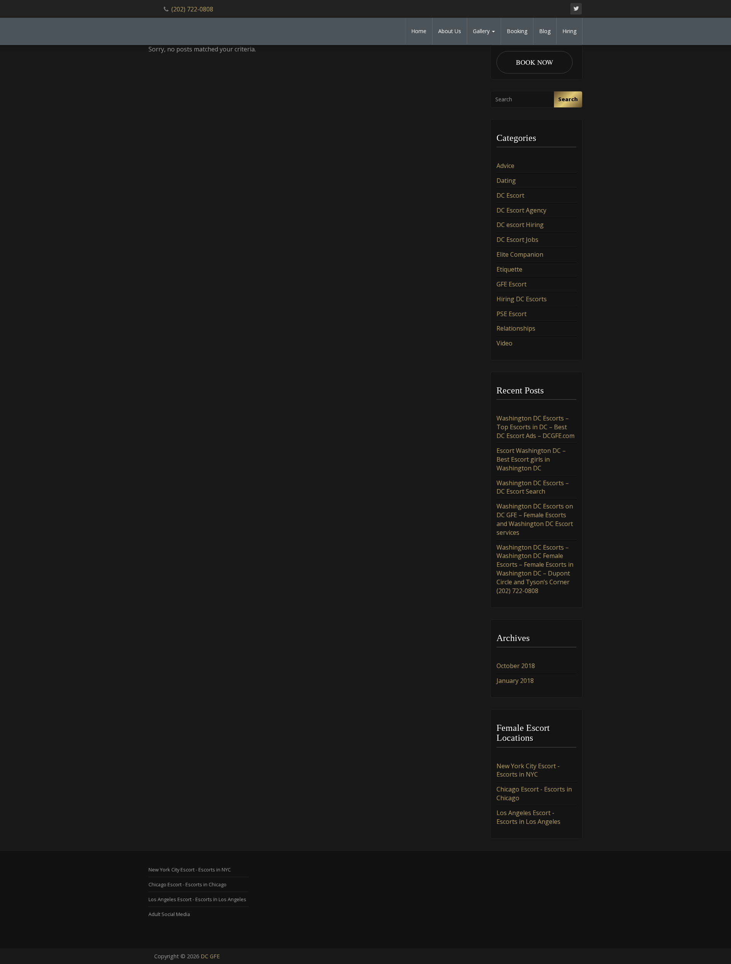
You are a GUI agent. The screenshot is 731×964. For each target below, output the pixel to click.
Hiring (569, 31)
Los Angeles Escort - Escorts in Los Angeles (528, 817)
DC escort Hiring (520, 225)
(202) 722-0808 (192, 9)
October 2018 (515, 666)
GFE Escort (511, 284)
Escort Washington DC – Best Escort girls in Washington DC (531, 459)
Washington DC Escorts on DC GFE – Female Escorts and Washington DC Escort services (534, 519)
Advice (505, 165)
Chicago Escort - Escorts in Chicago (187, 884)
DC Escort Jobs (517, 239)
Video (504, 343)
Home (418, 31)
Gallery (482, 31)
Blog (545, 31)
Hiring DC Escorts (521, 299)
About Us (449, 31)
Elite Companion (519, 254)
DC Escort (510, 195)
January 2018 (515, 680)
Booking (517, 31)
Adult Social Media (169, 914)
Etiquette (509, 269)
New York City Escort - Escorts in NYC (528, 770)
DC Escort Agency (521, 210)
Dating (506, 180)
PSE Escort (511, 314)
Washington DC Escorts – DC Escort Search (532, 487)
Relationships (515, 328)
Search (568, 99)
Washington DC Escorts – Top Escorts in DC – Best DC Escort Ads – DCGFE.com (535, 427)
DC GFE (210, 956)
